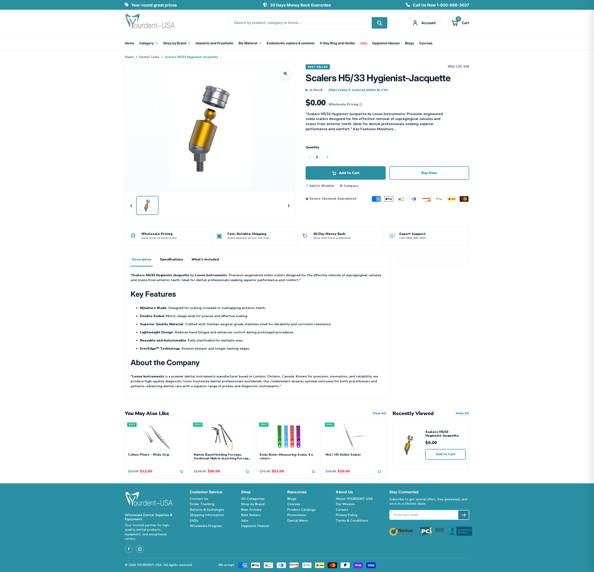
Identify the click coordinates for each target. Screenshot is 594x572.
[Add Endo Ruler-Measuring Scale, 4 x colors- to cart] (313, 471)
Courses (426, 43)
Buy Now (429, 173)
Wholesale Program (206, 526)
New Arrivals (251, 509)
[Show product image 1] (147, 205)
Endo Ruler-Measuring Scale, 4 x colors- (286, 457)
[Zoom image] (285, 73)
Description (142, 259)
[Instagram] (140, 549)
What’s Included (205, 259)
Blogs (409, 43)
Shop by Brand (174, 43)
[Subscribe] (463, 514)
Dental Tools (149, 57)
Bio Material (248, 43)
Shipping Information (207, 515)
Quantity (312, 147)
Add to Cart (445, 454)
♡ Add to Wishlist (320, 186)
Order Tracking (202, 504)
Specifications (171, 259)
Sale (363, 43)
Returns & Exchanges (207, 509)
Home (129, 43)
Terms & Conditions (352, 520)
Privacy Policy (346, 515)
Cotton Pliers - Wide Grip (148, 455)
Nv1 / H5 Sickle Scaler (343, 455)
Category (146, 43)
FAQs (194, 520)
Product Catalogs (301, 509)
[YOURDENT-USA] (150, 23)
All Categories (252, 499)
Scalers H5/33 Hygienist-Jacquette (442, 434)
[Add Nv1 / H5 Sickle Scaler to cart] (379, 471)
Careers (342, 509)
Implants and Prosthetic (214, 43)
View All (379, 413)
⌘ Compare (349, 186)
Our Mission (345, 504)
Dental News (297, 520)
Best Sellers (250, 515)
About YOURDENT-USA (354, 499)
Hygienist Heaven (386, 43)
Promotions (296, 515)
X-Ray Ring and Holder (337, 43)
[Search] (379, 23)
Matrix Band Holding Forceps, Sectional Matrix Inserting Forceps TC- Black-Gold (222, 457)
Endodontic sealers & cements (291, 43)
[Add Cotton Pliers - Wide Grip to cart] (181, 471)
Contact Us (199, 499)
